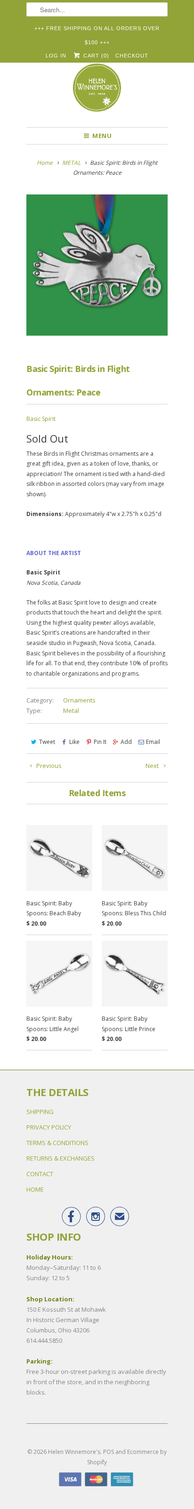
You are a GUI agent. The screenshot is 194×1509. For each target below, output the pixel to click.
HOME (35, 1189)
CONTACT (39, 1174)
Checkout (131, 55)
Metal (71, 710)
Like (74, 742)
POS (108, 1452)
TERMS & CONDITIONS (57, 1142)
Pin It (100, 742)
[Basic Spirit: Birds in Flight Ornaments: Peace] (97, 265)
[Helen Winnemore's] (97, 92)
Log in (56, 55)
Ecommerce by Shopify (127, 1457)
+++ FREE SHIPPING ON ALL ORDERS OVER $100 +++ (97, 30)
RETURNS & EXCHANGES (60, 1158)
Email (153, 742)
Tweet (47, 742)
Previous (48, 765)
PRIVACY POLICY (48, 1127)
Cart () (95, 55)
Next (153, 765)
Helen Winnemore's (74, 1452)
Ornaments (79, 700)
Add (126, 742)
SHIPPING (40, 1111)
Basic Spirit (41, 419)
